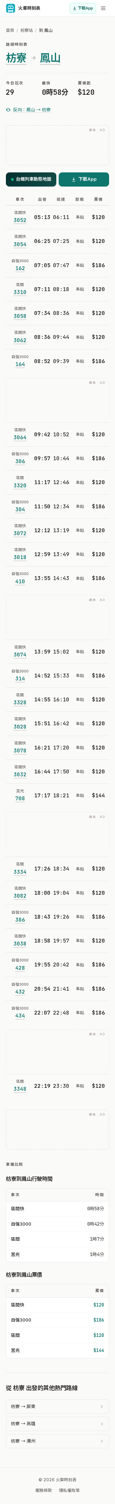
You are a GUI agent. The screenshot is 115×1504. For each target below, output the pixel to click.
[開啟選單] (103, 8)
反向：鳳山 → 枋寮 (32, 109)
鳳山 (50, 58)
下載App (85, 8)
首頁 (10, 30)
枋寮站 (26, 30)
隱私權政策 (69, 1490)
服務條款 (43, 1490)
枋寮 (16, 58)
